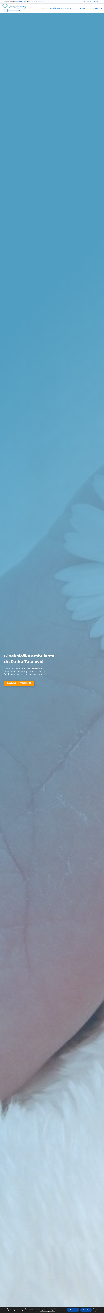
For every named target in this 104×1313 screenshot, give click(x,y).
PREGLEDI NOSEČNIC (81, 8)
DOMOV (42, 8)
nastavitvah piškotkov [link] (47, 1311)
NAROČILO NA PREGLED (92, 1)
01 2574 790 (22, 1)
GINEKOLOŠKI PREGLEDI (55, 8)
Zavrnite (86, 1310)
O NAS (92, 8)
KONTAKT (98, 8)
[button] (19, 683)
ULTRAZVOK (69, 8)
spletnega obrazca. (37, 1)
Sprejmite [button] (73, 1310)
